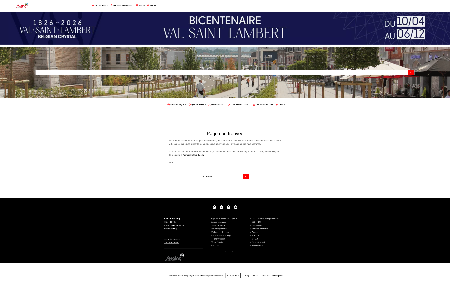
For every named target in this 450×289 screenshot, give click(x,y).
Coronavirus (257, 225)
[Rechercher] (411, 72)
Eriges (254, 232)
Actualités (215, 246)
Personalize (265, 276)
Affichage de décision (220, 232)
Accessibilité (257, 246)
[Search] (246, 176)
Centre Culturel (258, 242)
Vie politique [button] (100, 5)
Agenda (142, 5)
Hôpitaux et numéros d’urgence (224, 219)
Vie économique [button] (177, 105)
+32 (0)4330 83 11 (172, 239)
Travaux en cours (218, 225)
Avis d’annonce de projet (221, 235)
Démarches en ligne (264, 105)
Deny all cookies (251, 276)
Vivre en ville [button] (217, 105)
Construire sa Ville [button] (239, 105)
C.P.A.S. (255, 239)
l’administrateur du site (193, 155)
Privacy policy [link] (277, 276)
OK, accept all (233, 276)
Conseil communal (218, 222)
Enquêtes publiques (219, 229)
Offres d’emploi (217, 242)
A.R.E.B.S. (256, 235)
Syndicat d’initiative (260, 229)
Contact (153, 5)
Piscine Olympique (218, 239)
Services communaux (122, 5)
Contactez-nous (171, 242)
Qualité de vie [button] (197, 105)
